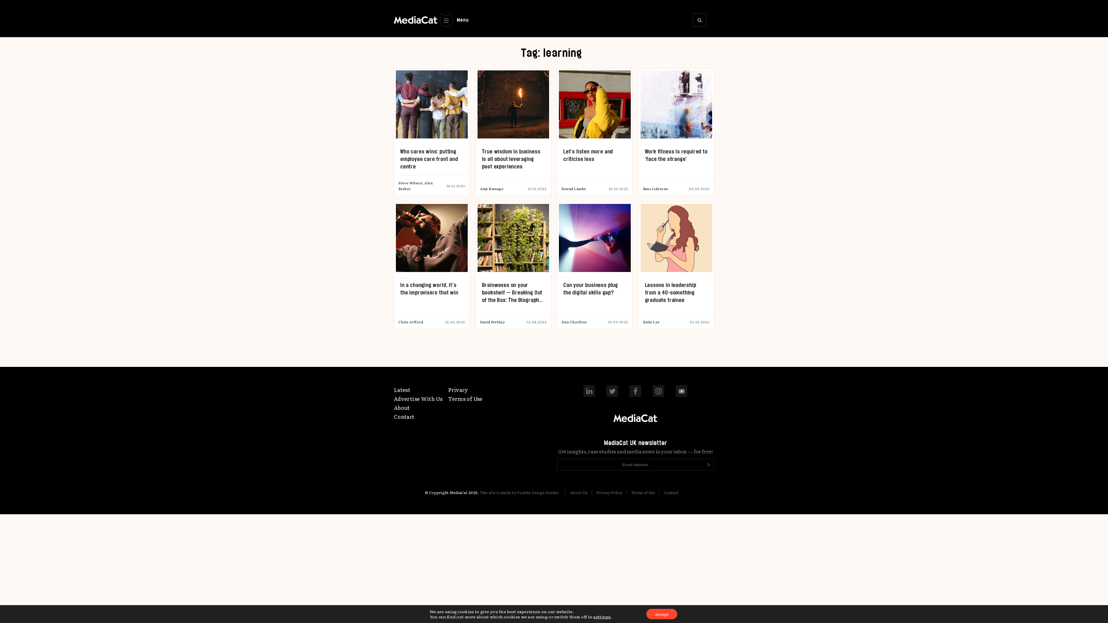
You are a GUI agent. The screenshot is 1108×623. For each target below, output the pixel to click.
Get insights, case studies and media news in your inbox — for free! (635, 451)
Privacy (458, 390)
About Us (578, 492)
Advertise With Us (418, 399)
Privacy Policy (609, 492)
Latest (402, 390)
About (402, 408)
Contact (404, 417)
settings (602, 616)
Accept (662, 614)
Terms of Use (465, 399)
